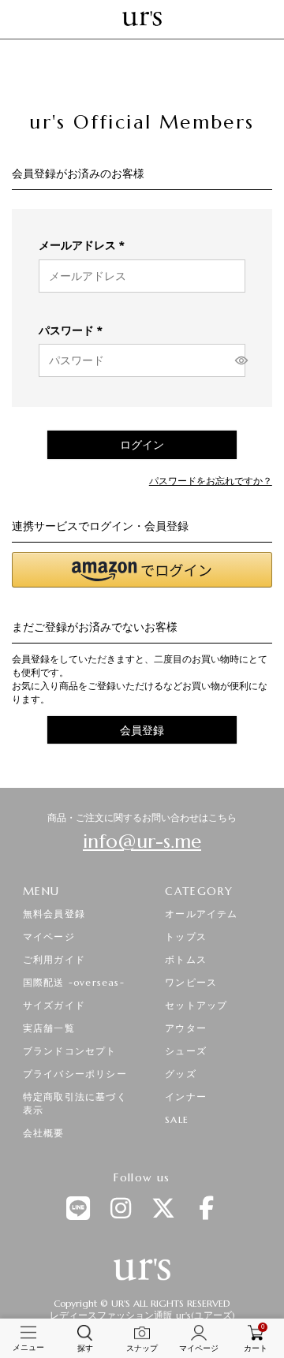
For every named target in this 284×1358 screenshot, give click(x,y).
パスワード (73, 330)
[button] (142, 570)
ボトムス (186, 959)
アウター (186, 1028)
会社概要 (44, 1133)
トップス (186, 936)
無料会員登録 (54, 914)
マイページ (49, 936)
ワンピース (191, 982)
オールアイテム (201, 914)
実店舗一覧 (49, 1028)
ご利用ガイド (54, 959)
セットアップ (196, 1005)
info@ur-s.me (142, 841)
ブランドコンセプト (70, 1051)
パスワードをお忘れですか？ (210, 481)
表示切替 (238, 360)
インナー (186, 1096)
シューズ (186, 1051)
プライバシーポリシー (75, 1074)
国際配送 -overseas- (74, 982)
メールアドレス (84, 245)
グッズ (180, 1074)
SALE (177, 1119)
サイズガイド (54, 1005)
